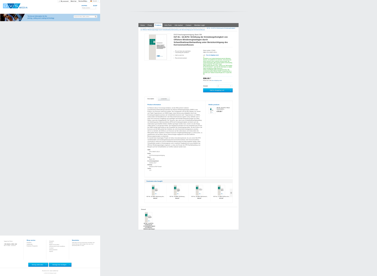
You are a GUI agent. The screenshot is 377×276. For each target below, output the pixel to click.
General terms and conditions (57, 246)
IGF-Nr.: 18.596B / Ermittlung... (177, 196)
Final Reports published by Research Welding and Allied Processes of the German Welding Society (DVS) (176, 28)
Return (51, 243)
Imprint (51, 251)
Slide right (231, 193)
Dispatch (51, 241)
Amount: (205, 86)
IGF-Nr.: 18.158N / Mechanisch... (199, 196)
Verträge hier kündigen (59, 264)
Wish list (73, 1)
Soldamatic (30, 244)
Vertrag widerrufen (37, 264)
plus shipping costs (217, 80)
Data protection (53, 249)
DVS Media (143, 28)
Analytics (29, 242)
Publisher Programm (32, 246)
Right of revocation (54, 244)
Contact (51, 248)
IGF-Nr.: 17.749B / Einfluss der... (221, 196)
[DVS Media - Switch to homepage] (15, 5)
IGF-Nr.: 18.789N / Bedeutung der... (155, 196)
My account (65, 1)
